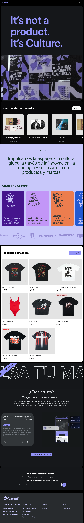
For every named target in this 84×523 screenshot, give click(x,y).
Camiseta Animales (41, 276)
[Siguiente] (29, 442)
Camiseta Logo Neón (68, 310)
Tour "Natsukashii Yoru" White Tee (68, 276)
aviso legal (55, 480)
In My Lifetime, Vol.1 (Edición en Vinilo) (38, 129)
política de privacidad (44, 480)
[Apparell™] (5, 2)
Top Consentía (41, 310)
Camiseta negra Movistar (14, 344)
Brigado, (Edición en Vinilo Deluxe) (13, 129)
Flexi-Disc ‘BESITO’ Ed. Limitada (62, 129)
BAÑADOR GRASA (14, 310)
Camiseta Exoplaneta (41, 344)
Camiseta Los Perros (14, 276)
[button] (64, 2)
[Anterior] (24, 442)
